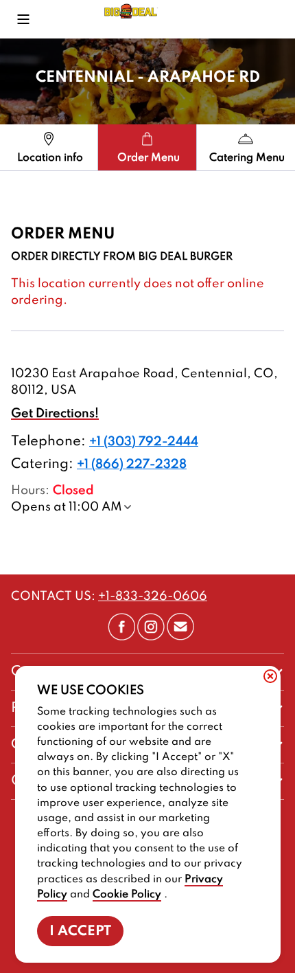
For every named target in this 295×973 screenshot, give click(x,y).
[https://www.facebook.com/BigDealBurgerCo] (121, 637)
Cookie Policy (127, 894)
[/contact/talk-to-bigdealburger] (180, 637)
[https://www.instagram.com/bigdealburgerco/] (151, 637)
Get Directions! (55, 413)
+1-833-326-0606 (152, 596)
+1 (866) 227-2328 (132, 464)
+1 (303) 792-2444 (143, 442)
